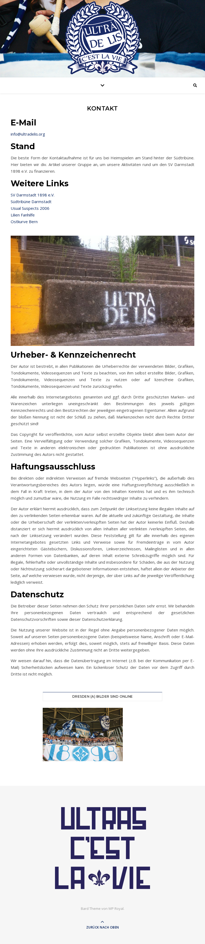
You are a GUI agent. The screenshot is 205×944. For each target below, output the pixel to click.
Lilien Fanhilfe (23, 215)
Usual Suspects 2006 (30, 208)
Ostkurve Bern (24, 221)
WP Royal (116, 908)
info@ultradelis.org (28, 134)
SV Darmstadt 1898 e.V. (32, 195)
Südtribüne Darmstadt (31, 201)
